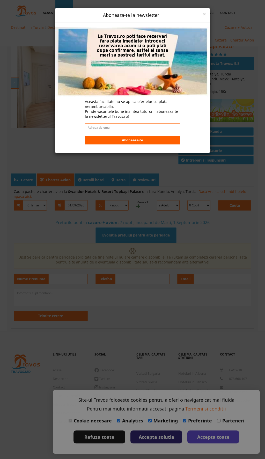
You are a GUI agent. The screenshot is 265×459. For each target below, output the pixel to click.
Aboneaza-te (132, 140)
